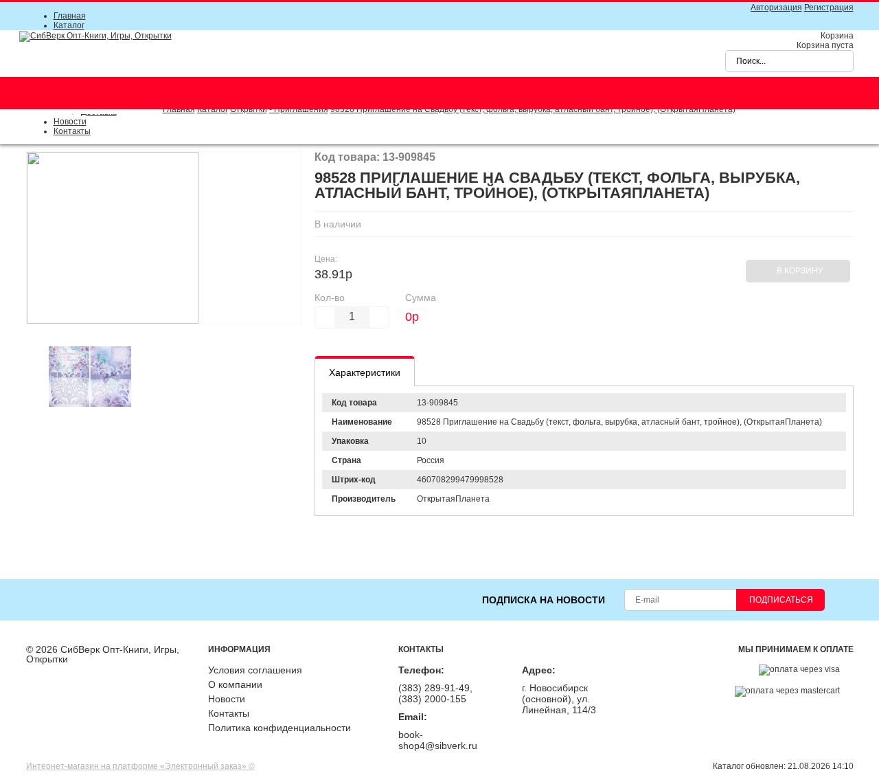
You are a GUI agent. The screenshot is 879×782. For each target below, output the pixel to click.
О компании (235, 684)
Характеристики (364, 372)
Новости (70, 121)
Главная (70, 16)
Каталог (69, 25)
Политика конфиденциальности (279, 727)
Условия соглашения (255, 669)
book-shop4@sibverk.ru (437, 740)
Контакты (72, 131)
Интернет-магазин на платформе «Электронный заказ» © (140, 766)
